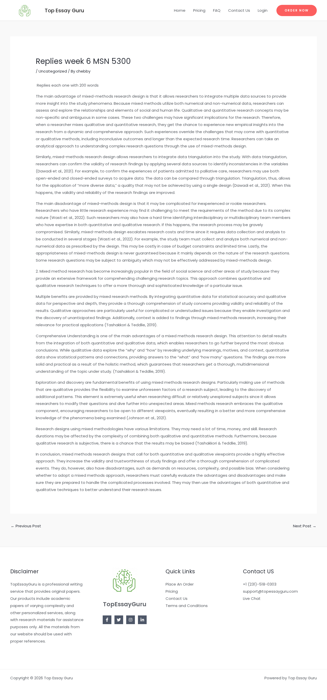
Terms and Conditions (187, 605)
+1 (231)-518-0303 (259, 584)
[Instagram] (130, 619)
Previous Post (26, 526)
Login (262, 10)
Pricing (199, 10)
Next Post (304, 526)
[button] (296, 10)
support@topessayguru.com (270, 591)
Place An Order (180, 584)
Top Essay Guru (64, 10)
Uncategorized (53, 71)
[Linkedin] (142, 619)
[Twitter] (118, 619)
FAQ (216, 10)
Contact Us (239, 10)
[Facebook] (107, 619)
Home (179, 10)
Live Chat (252, 598)
